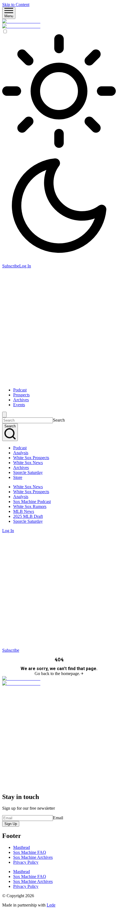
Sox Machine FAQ (29, 852)
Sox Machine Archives (33, 857)
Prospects (21, 395)
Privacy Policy (25, 862)
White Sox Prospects (31, 457)
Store (17, 477)
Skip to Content (15, 4)
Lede (51, 905)
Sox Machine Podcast (32, 501)
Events (19, 404)
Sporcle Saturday (28, 472)
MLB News (23, 511)
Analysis (20, 452)
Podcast (20, 390)
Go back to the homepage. (57, 673)
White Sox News (28, 462)
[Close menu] (4, 414)
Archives (21, 399)
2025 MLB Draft (28, 516)
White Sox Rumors (29, 506)
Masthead (21, 847)
